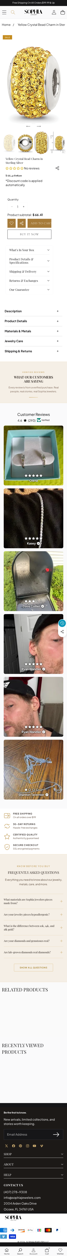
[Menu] (4, 12)
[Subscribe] (56, 1134)
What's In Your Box (21, 250)
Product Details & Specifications (21, 260)
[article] (33, 455)
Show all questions (33, 967)
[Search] (13, 12)
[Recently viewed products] (62, 623)
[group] (9, 143)
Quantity (13, 199)
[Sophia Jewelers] (33, 12)
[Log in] (54, 12)
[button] (62, 12)
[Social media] (62, 631)
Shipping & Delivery (22, 271)
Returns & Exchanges (23, 281)
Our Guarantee (19, 290)
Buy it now (29, 234)
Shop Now (54, 2)
